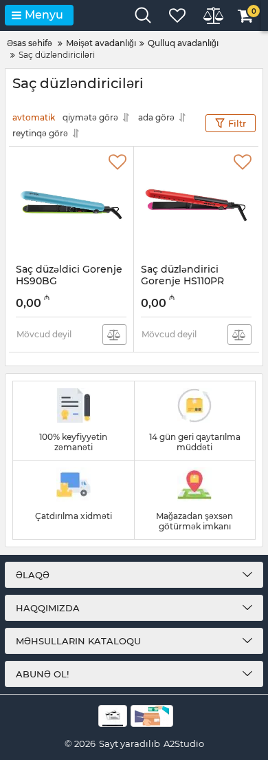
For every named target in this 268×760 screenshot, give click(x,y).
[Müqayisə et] (114, 334)
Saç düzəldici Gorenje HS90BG (69, 281)
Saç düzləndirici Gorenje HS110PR (182, 281)
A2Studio (184, 743)
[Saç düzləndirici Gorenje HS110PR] (196, 205)
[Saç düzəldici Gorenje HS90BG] (71, 205)
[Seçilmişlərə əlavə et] (117, 162)
